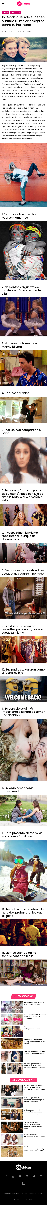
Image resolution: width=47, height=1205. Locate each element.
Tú (19, 12)
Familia (5, 12)
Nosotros (29, 1199)
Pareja (13, 12)
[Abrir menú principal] (3, 4)
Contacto (17, 1199)
